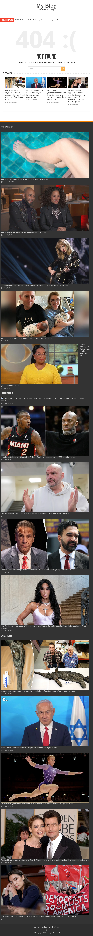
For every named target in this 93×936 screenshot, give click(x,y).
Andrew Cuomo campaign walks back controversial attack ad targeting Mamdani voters (37, 570)
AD (43, 927)
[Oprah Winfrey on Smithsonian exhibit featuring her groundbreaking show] (39, 364)
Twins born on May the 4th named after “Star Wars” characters (27, 338)
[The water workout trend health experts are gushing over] (45, 155)
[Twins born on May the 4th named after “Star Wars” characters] (45, 314)
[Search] (63, 69)
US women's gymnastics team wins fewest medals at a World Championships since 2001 (43, 20)
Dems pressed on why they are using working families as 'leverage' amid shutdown (35, 513)
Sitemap (57, 927)
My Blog (46, 6)
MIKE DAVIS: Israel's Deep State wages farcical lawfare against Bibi (34, 94)
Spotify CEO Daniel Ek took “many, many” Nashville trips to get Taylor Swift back (34, 285)
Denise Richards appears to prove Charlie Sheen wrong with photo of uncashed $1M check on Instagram (77, 96)
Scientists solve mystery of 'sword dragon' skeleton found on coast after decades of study (15, 95)
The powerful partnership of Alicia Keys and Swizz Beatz (24, 232)
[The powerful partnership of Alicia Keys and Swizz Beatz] (45, 208)
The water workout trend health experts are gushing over (25, 179)
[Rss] (46, 930)
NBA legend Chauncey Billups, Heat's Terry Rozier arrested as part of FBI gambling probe (38, 457)
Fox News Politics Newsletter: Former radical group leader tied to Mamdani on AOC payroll (39, 916)
